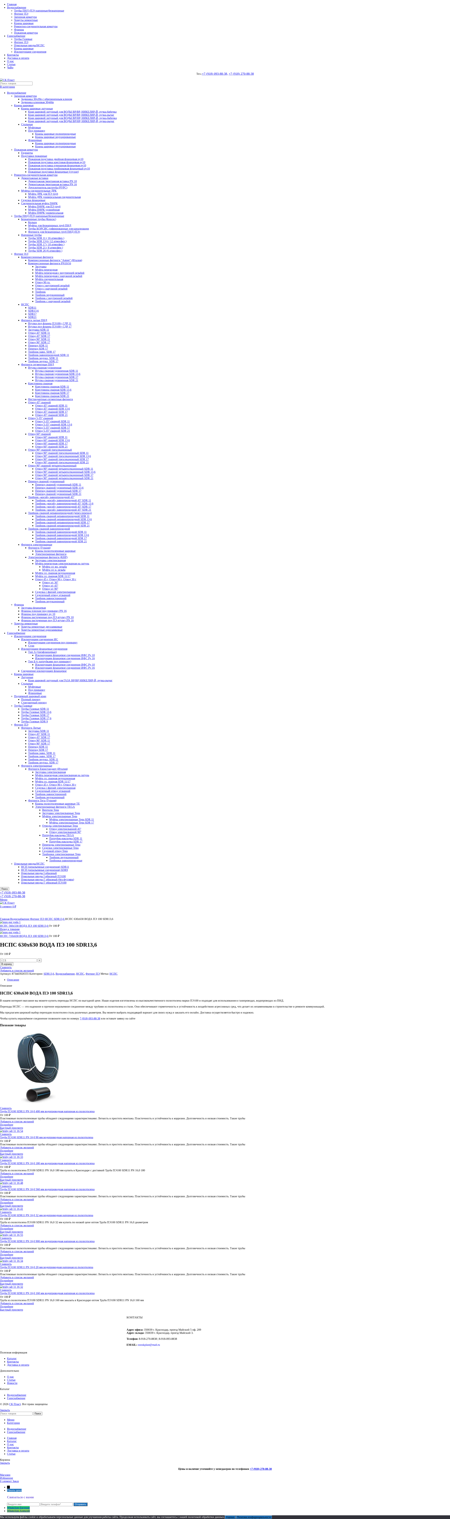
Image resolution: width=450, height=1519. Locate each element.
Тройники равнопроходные (65, 860)
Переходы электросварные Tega (61, 844)
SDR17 (32, 313)
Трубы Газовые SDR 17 (35, 715)
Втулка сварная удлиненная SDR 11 (56, 370)
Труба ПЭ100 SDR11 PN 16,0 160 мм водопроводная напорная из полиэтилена (47, 1293)
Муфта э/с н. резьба (53, 569)
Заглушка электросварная (50, 560)
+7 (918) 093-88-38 (12, 892)
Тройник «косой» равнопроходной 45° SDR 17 (63, 506)
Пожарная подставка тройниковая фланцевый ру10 (59, 168)
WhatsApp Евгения (18, 1507)
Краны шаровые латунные (37, 108)
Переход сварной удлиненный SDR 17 (58, 490)
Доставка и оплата (18, 1364)
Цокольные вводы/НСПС (29, 45)
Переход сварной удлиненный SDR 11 (58, 484)
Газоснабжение (16, 633)
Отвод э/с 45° (50, 585)
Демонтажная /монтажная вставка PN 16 (52, 184)
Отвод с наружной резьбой (51, 288)
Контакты (13, 1361)
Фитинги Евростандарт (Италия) (48, 768)
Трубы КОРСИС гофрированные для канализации (58, 228)
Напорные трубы (31, 234)
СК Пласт (15, 1404)
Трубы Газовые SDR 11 (35, 708)
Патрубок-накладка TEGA (58, 835)
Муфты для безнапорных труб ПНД (49, 225)
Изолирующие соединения (30, 51)
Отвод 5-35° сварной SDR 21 (52, 430)
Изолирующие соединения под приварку (53, 642)
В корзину (6, 964)
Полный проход (30, 699)
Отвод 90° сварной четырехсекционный (52, 465)
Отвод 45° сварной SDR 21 (51, 415)
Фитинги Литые (31, 727)
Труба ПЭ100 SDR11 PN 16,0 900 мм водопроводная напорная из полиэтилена (47, 1241)
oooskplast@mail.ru (149, 1344)
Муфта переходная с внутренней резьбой (59, 272)
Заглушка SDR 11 (38, 329)
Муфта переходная (46, 269)
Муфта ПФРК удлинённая (44, 209)
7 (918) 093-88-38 (90, 1018)
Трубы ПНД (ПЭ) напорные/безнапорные (39, 10)
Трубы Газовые (23, 39)
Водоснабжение (16, 92)
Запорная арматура (25, 16)
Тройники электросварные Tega (61, 854)
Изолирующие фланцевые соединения (44, 648)
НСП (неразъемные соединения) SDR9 (44, 870)
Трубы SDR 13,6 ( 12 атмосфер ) (47, 241)
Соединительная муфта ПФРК (39, 203)
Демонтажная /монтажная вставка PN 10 (52, 181)
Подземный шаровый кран (30, 696)
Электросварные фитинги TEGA (55, 806)
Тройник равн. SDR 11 (41, 753)
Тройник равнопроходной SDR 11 (48, 355)
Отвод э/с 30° (50, 582)
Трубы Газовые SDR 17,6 (36, 718)
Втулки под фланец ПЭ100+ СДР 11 (49, 323)
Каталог (12, 1358)
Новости (12, 1383)
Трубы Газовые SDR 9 (34, 721)
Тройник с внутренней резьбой (54, 298)
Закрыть (5, 1410)
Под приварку (36, 130)
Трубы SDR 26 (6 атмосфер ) (45, 250)
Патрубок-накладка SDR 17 (65, 841)
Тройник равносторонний (50, 598)
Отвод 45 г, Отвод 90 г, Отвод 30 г (55, 579)
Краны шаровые (24, 23)
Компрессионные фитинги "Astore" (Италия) (55, 260)
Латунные (27, 677)
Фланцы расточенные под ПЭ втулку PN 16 (47, 620)
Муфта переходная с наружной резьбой (58, 276)
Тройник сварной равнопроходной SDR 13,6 (62, 535)
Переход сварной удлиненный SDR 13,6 (59, 487)
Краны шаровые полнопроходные (55, 133)
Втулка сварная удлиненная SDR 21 (56, 380)
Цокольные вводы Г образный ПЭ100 (43, 882)
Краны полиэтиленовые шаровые (55, 550)
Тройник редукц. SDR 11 (43, 358)
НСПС (25, 304)
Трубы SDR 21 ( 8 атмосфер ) (45, 247)
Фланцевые (35, 140)
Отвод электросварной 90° (65, 832)
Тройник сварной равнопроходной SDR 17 (61, 538)
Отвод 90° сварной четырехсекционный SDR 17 (64, 475)
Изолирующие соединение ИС (39, 639)
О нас (10, 1376)
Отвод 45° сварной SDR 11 (51, 405)
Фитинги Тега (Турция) (42, 800)
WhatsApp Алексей (18, 1510)
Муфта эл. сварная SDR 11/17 (52, 576)
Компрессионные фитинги (37, 257)
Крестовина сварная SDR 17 (52, 392)
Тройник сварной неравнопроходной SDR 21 (62, 525)
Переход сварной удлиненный (46, 481)
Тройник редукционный (50, 294)
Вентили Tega (50, 809)
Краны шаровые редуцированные (55, 137)
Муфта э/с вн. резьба (54, 566)
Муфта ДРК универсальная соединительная (54, 197)
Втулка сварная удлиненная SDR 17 (56, 377)
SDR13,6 (33, 310)
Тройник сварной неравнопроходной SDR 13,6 (63, 519)
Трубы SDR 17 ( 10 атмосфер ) (46, 244)
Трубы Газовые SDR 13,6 (36, 712)
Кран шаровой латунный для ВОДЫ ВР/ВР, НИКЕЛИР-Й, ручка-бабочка (72, 111)
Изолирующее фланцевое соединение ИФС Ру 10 (65, 655)
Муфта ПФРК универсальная (45, 212)
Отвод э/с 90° (50, 588)
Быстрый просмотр (11, 1127)
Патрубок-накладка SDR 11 (65, 838)
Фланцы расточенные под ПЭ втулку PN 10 (47, 617)
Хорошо (230, 1517)
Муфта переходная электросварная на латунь (62, 563)
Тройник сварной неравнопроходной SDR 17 (62, 522)
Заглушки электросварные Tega (61, 813)
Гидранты (27, 152)
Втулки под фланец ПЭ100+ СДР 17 (50, 326)
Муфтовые (34, 127)
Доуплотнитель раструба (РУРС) (47, 187)
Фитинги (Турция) (39, 547)
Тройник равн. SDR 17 (42, 351)
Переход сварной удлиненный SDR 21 (58, 494)
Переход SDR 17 (38, 348)
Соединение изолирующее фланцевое (44, 670)
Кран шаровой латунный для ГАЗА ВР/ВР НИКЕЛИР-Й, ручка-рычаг (70, 680)
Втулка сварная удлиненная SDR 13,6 (57, 373)
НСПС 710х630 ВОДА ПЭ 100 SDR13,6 (24, 935)
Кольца (32, 222)
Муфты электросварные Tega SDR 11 (71, 819)
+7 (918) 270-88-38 (241, 73)
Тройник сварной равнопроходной (49, 528)
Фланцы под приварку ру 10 (38, 614)
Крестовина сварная (40, 383)
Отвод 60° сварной (39, 433)
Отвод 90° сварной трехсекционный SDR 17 (62, 459)
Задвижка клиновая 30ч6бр (37, 102)
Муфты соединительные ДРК (39, 190)
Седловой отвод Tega (55, 851)
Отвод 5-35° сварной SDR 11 (52, 421)
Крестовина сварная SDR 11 (52, 386)
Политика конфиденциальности (254, 1517)
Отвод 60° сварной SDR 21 (51, 446)
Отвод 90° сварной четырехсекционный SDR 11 (64, 468)
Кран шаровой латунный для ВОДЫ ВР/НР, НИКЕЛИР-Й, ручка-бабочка (72, 118)
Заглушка (40, 266)
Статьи (11, 1379)
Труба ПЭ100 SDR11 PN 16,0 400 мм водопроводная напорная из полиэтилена (47, 1111)
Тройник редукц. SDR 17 (43, 361)
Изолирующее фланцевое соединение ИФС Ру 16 (65, 658)
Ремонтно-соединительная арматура (35, 26)
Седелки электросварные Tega (60, 847)
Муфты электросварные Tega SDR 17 (71, 822)
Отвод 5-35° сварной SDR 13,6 (53, 424)
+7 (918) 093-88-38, (215, 73)
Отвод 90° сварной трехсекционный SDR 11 (62, 452)
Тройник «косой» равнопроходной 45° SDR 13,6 (64, 503)
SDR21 (32, 317)
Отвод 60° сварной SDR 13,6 (52, 440)
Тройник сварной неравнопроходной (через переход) (60, 512)
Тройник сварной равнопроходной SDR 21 (61, 541)
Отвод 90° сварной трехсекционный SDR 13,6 (63, 456)
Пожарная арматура (26, 32)
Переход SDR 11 (38, 345)
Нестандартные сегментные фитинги (50, 399)
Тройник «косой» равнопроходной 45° (51, 497)
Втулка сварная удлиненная (44, 367)
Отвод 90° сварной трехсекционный (50, 449)
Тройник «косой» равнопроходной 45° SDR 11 (63, 500)
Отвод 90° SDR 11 (39, 339)
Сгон (31, 645)
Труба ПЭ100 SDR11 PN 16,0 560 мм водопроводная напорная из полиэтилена (47, 1189)
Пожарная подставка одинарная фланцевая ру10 (57, 165)
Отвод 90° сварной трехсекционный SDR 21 (62, 462)
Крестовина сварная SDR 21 (52, 396)
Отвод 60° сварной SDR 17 (51, 443)
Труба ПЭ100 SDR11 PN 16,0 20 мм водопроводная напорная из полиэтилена (46, 1267)
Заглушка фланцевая (33, 607)
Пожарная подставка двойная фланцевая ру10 (55, 159)
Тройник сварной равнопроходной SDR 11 (61, 531)
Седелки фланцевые (33, 200)
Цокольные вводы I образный (39, 873)
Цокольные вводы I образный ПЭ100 (43, 876)
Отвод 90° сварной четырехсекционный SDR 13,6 (65, 471)
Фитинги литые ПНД (34, 320)
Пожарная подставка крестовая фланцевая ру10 (56, 162)
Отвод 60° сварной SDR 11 (51, 437)
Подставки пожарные (34, 155)
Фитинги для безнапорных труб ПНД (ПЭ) (54, 231)
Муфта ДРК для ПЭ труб (43, 193)
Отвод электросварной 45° (65, 828)
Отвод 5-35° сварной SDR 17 (52, 427)
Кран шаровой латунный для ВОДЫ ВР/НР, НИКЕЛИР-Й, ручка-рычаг (71, 121)
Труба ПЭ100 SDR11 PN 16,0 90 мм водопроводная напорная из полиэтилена (46, 1137)
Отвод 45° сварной (39, 402)
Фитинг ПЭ (21, 13)
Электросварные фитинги (50, 554)
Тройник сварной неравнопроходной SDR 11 (62, 516)
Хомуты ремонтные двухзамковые (41, 626)
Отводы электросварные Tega (60, 825)
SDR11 (32, 307)
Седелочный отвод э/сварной (52, 595)
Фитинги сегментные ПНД (37, 364)
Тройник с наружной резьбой (52, 301)
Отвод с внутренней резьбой (52, 285)
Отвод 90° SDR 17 (39, 342)
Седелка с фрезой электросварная (55, 591)
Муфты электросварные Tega (59, 816)
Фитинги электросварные (36, 544)
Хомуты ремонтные (26, 20)
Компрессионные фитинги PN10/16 (49, 263)
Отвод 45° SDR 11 (39, 332)
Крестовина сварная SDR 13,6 (53, 389)
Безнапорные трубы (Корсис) (38, 219)
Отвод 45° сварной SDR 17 (51, 411)
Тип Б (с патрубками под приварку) (49, 661)
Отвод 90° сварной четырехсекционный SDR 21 (64, 478)
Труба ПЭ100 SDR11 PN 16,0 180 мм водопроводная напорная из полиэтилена (47, 1163)
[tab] (228, 979)
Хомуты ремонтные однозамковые (42, 629)
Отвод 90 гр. (42, 282)
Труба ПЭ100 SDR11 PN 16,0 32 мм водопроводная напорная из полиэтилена (46, 1215)
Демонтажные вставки (34, 178)
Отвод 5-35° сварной (40, 418)
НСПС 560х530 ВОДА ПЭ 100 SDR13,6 (24, 925)
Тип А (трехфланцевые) (42, 651)
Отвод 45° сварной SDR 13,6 (52, 408)
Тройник (40, 291)
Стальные (27, 124)
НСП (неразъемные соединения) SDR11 (45, 866)
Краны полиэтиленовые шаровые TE (57, 803)
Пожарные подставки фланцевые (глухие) (53, 171)
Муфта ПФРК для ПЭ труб (44, 206)
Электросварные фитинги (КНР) (48, 557)
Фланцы (19, 29)
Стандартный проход (34, 702)
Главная (5, 918)
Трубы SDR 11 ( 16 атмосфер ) (46, 238)
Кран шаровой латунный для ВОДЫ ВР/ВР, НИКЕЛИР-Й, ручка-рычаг (71, 114)
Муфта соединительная (49, 279)
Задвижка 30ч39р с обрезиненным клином (46, 99)
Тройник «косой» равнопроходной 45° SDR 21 (63, 509)
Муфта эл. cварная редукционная (55, 573)
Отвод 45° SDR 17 (39, 336)
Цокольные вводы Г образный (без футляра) (47, 879)
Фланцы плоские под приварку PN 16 (44, 610)
